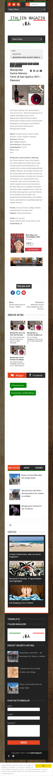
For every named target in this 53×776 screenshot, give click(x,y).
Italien (30, 63)
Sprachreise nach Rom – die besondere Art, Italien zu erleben (32, 493)
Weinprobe (17, 54)
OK (43, 766)
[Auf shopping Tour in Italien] (26, 588)
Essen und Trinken (21, 63)
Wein (12, 66)
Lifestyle (12, 532)
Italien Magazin (27, 18)
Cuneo (12, 63)
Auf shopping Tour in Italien (21, 603)
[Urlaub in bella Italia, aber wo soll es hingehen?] (26, 539)
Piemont (36, 63)
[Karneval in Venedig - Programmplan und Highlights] (26, 563)
